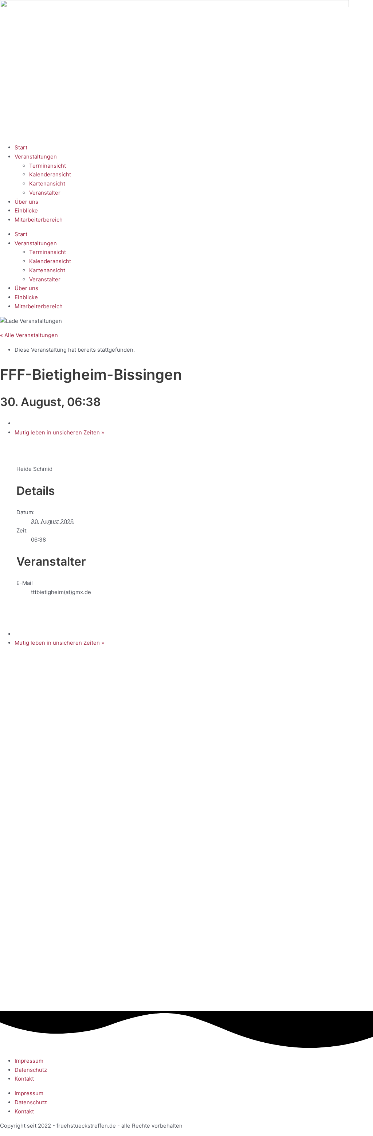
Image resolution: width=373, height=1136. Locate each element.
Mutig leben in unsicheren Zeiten (59, 432)
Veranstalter (44, 192)
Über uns (26, 201)
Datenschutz (31, 1069)
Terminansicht (47, 165)
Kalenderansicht (50, 174)
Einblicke (26, 210)
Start (21, 147)
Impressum (29, 1060)
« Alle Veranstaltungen (29, 335)
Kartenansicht (47, 183)
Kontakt (24, 1078)
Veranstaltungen (36, 156)
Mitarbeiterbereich (39, 219)
